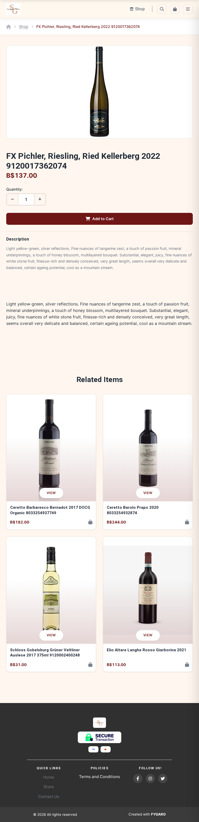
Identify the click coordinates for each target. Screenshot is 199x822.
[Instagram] (150, 778)
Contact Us (48, 796)
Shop (23, 26)
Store (49, 786)
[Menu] (188, 9)
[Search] (162, 9)
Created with (147, 814)
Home (48, 777)
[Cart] (175, 9)
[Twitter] (162, 778)
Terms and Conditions (99, 776)
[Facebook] (138, 778)
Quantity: (14, 189)
